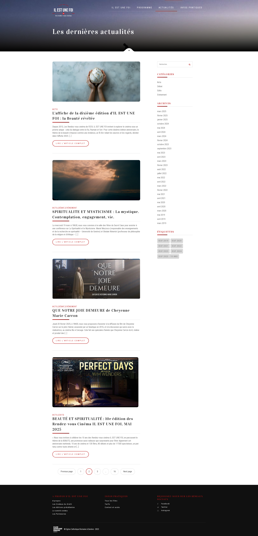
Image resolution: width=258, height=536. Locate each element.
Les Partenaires (59, 514)
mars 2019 (161, 223)
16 (115, 471)
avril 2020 (161, 206)
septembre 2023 (164, 148)
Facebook (165, 504)
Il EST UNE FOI (121, 7)
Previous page (67, 471)
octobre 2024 (163, 123)
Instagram (165, 510)
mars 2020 (161, 210)
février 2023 (162, 165)
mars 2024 (161, 136)
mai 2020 (161, 202)
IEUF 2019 (163, 241)
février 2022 (162, 190)
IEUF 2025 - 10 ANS (168, 256)
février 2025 (162, 115)
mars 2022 (161, 186)
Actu (55, 109)
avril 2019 (161, 219)
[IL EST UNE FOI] (63, 10)
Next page (127, 471)
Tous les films (111, 501)
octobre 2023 (163, 144)
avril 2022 (161, 181)
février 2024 (162, 140)
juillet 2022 (161, 173)
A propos (56, 501)
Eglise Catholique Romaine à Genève (80, 529)
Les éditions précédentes (63, 507)
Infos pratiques (191, 7)
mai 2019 (161, 215)
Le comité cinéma (60, 511)
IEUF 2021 (163, 246)
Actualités (166, 7)
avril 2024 (161, 132)
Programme (144, 7)
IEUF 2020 (177, 241)
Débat (61, 208)
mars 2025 (161, 111)
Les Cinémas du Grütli (62, 504)
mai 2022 (161, 177)
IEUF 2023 (163, 251)
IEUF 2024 (177, 251)
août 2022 (161, 169)
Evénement (71, 208)
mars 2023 (161, 161)
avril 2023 (161, 157)
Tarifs (107, 504)
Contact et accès (112, 507)
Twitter (164, 507)
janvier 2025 (162, 119)
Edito (61, 415)
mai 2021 (161, 194)
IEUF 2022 (177, 246)
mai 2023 (161, 152)
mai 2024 (161, 128)
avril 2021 (161, 198)
